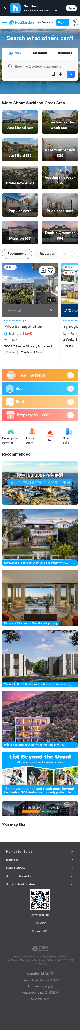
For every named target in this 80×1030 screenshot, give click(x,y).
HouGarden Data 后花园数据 (40, 992)
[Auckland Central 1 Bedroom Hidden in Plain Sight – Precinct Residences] (25, 310)
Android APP (40, 931)
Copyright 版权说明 (40, 973)
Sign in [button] (62, 22)
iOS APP (40, 923)
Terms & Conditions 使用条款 (40, 980)
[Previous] (65, 253)
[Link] (40, 483)
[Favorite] (50, 270)
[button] (45, 22)
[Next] (74, 253)
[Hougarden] (21, 22)
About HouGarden (20, 884)
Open (71, 8)
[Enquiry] (52, 311)
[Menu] (4, 22)
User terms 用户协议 (40, 986)
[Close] (5, 8)
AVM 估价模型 (40, 999)
